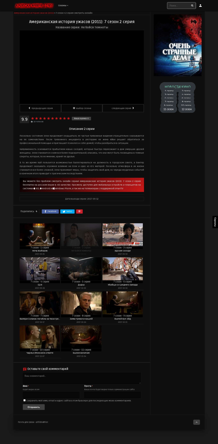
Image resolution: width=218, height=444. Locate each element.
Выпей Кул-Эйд (122, 318)
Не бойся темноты (81, 250)
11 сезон (168, 109)
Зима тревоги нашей (81, 318)
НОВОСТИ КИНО (178, 87)
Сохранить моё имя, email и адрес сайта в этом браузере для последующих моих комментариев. (78, 400)
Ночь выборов (40, 250)
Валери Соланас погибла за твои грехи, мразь (40, 318)
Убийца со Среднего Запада (123, 284)
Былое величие (81, 353)
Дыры (81, 284)
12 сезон (187, 109)
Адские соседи (123, 250)
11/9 (40, 284)
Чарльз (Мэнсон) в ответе (39, 353)
